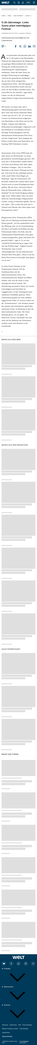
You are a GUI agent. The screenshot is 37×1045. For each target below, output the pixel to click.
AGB (19, 1025)
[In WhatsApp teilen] (25, 47)
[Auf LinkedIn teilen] (29, 47)
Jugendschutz (6, 1032)
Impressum (5, 1025)
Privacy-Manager (27, 1025)
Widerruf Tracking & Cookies (10, 1028)
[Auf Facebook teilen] (15, 46)
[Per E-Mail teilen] (34, 47)
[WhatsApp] (18, 963)
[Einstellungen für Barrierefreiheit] (19, 2)
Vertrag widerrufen (7, 1036)
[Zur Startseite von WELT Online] (5, 3)
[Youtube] (4, 963)
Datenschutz (13, 1025)
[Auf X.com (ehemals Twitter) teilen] (20, 46)
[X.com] (33, 963)
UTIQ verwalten (24, 1028)
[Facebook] (11, 963)
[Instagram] (26, 963)
